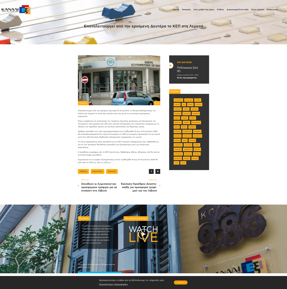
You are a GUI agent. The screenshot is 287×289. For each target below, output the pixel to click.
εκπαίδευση (187, 131)
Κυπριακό (178, 109)
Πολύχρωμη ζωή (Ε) (187, 69)
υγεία (176, 162)
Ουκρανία (196, 113)
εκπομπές (197, 131)
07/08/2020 (83, 103)
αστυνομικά (196, 122)
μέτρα (185, 140)
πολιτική (197, 149)
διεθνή (184, 127)
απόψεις (186, 122)
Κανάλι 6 (198, 104)
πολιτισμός (178, 153)
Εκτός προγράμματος (187, 78)
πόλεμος (197, 153)
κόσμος (177, 140)
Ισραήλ (190, 104)
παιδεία (196, 145)
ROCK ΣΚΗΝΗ (178, 100)
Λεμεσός (112, 171)
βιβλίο (177, 127)
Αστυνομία (188, 100)
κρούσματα (197, 136)
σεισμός (186, 158)
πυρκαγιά (188, 153)
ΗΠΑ (184, 104)
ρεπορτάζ (178, 158)
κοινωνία (177, 136)
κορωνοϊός (97, 171)
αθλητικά (178, 122)
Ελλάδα (197, 100)
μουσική (192, 140)
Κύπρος (186, 109)
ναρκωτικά (178, 145)
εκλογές (177, 131)
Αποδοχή (180, 282)
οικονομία (188, 145)
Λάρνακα (194, 109)
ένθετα (192, 118)
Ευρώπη (177, 104)
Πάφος (177, 118)
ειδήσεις (83, 171)
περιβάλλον (188, 149)
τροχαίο (195, 158)
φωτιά (183, 162)
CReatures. (91, 267)
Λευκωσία (186, 113)
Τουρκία (184, 118)
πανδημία (178, 149)
